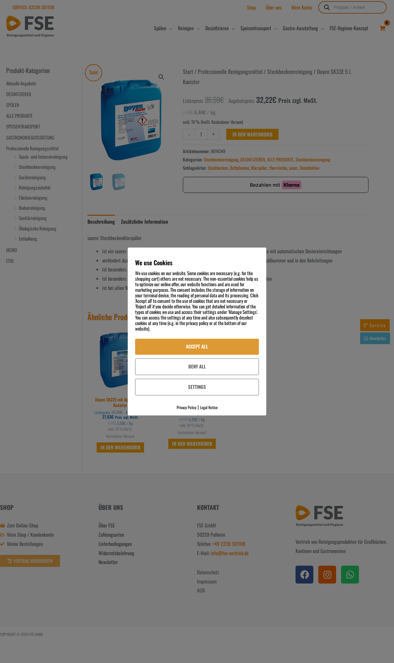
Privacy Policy (186, 407)
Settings (197, 386)
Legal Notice (209, 407)
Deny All (197, 366)
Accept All (197, 346)
